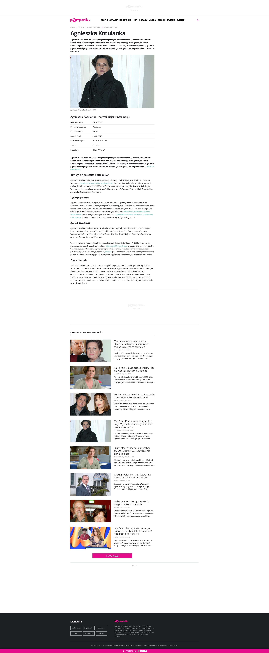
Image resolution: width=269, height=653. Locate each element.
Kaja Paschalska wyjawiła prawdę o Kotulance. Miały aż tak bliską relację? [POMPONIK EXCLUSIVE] (133, 531)
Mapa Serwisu (88, 628)
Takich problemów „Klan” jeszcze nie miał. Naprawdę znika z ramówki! (132, 476)
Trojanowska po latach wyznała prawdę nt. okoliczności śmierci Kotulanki (134, 396)
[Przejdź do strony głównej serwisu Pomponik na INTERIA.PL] (80, 20)
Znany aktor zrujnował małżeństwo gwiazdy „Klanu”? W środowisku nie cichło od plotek (132, 450)
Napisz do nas (76, 628)
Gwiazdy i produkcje (120, 20)
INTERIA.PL (152, 645)
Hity (135, 20)
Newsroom (101, 628)
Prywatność (138, 645)
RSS (76, 633)
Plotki (104, 20)
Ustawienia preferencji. (127, 645)
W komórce (88, 633)
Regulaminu (116, 645)
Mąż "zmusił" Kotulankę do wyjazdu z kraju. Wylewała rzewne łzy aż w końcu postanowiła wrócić (133, 424)
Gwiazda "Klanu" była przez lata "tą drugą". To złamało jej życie (132, 503)
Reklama (101, 633)
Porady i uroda (147, 20)
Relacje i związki (166, 20)
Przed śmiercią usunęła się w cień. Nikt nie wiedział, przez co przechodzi (134, 369)
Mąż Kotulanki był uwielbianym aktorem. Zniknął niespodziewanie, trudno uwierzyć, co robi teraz (132, 344)
